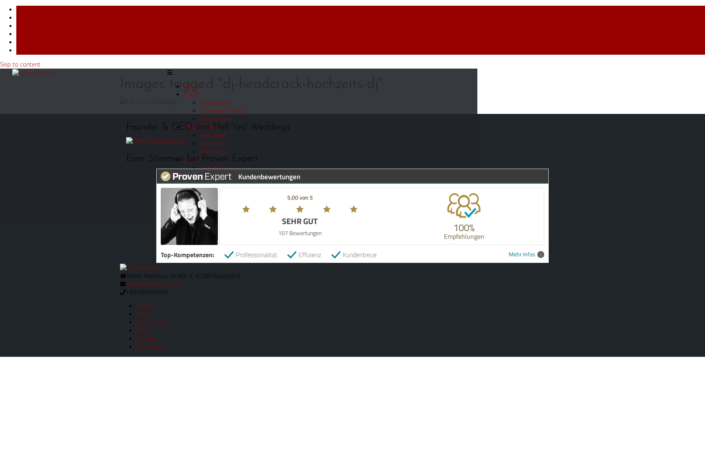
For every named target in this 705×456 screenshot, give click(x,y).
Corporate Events (223, 111)
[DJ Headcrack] (141, 267)
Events (192, 94)
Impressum (151, 347)
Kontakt (146, 339)
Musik (143, 330)
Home (192, 86)
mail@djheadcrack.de (154, 284)
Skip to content (20, 64)
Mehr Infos (522, 254)
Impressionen (154, 322)
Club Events (215, 103)
